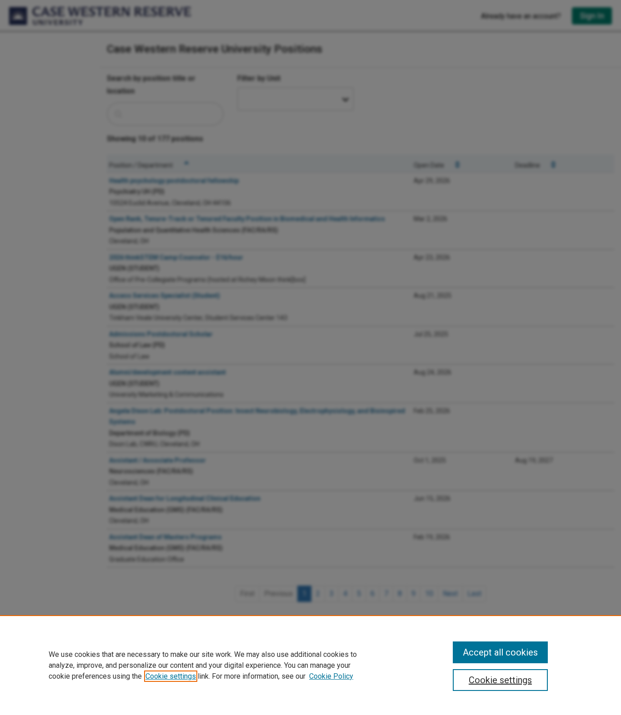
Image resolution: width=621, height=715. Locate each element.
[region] (310, 665)
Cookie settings (170, 676)
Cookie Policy (331, 676)
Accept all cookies (500, 652)
